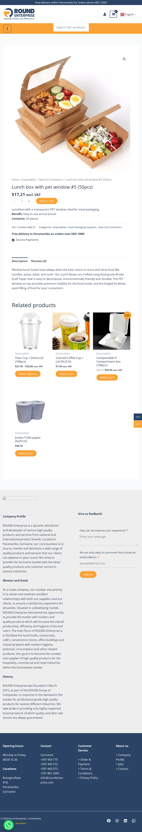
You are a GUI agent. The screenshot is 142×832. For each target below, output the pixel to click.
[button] (124, 59)
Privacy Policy (89, 778)
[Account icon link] (104, 14)
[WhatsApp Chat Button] (8, 825)
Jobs (121, 764)
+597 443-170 (49, 759)
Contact (123, 769)
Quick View (30, 346)
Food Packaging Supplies (82, 227)
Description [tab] (20, 261)
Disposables (28, 179)
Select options (28, 374)
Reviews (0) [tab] (38, 261)
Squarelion (20, 823)
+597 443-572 (49, 764)
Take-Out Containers (50, 179)
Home (15, 179)
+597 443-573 (49, 769)
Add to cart (46, 201)
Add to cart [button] (66, 374)
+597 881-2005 (50, 773)
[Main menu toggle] (7, 28)
